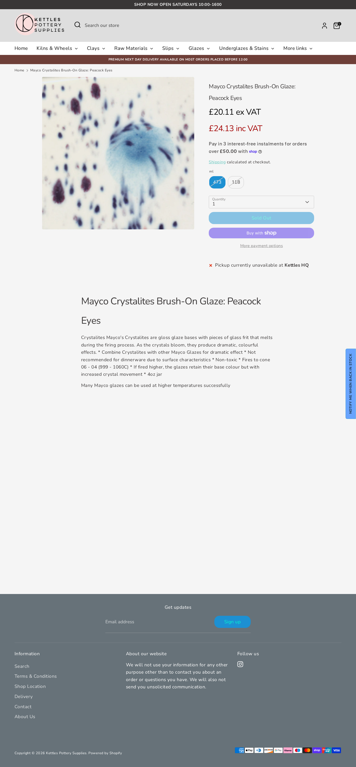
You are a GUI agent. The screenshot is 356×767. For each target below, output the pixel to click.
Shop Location (30, 686)
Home (21, 48)
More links (295, 48)
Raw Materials (131, 48)
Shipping (217, 162)
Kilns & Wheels (55, 48)
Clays (94, 48)
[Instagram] (240, 664)
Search (22, 666)
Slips (168, 48)
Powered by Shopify (105, 753)
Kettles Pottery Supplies (66, 753)
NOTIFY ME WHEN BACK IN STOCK (350, 384)
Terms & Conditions (36, 676)
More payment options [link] (261, 245)
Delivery (24, 696)
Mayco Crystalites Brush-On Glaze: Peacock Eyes (71, 70)
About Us (25, 717)
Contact (23, 707)
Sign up (232, 622)
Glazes (197, 48)
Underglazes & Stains (244, 48)
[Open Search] (77, 25)
